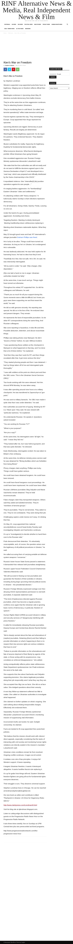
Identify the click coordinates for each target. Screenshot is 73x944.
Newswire (27, 28)
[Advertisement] (36, 47)
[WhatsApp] (17, 69)
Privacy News (46, 24)
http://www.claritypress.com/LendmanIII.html (20, 805)
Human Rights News (57, 24)
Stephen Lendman (9, 65)
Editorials (7, 24)
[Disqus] (25, 868)
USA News (20, 24)
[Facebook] (5, 69)
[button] (67, 24)
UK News (14, 24)
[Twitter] (9, 69)
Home (5, 33)
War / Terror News (9, 28)
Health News (37, 24)
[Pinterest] (13, 69)
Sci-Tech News (20, 28)
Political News (28, 24)
